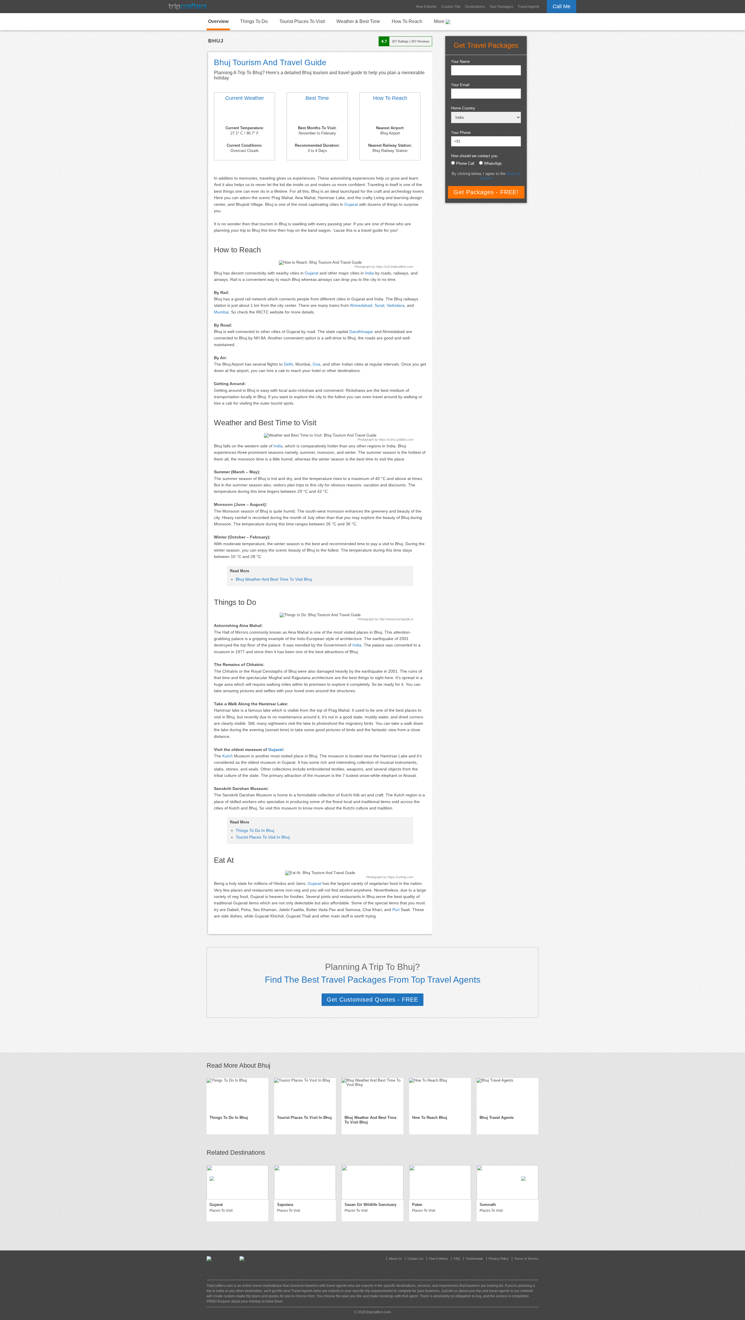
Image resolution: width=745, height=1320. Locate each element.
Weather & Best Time (358, 21)
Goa (316, 364)
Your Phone (461, 132)
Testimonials (474, 1258)
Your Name (460, 61)
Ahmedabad (361, 305)
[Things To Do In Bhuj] (237, 1095)
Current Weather (244, 98)
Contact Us (415, 1258)
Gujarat (351, 204)
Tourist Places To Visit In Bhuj (263, 837)
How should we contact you (474, 156)
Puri (396, 909)
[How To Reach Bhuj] (390, 114)
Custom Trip (450, 7)
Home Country (463, 108)
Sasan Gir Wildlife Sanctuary (370, 1204)
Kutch (227, 756)
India (369, 273)
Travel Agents (528, 7)
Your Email (460, 85)
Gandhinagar (361, 331)
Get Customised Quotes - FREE (372, 999)
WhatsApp (492, 163)
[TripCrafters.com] (188, 6)
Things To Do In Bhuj (255, 830)
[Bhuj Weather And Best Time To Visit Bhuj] (244, 114)
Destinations (475, 7)
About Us (395, 1258)
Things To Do (254, 21)
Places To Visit (221, 1211)
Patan (417, 1204)
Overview (218, 21)
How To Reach (407, 21)
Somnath (488, 1204)
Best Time (317, 98)
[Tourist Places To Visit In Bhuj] (305, 1095)
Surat (379, 305)
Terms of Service (526, 1258)
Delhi (288, 364)
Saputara (285, 1204)
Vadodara (396, 305)
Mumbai (221, 312)
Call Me (561, 6)
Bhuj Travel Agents (497, 1117)
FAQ (457, 1258)
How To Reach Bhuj (429, 1117)
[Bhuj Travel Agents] (507, 1095)
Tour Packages (501, 7)
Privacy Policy (499, 1258)
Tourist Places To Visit (302, 21)
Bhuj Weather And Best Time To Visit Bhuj (274, 579)
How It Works (426, 7)
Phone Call (465, 163)
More (440, 21)
